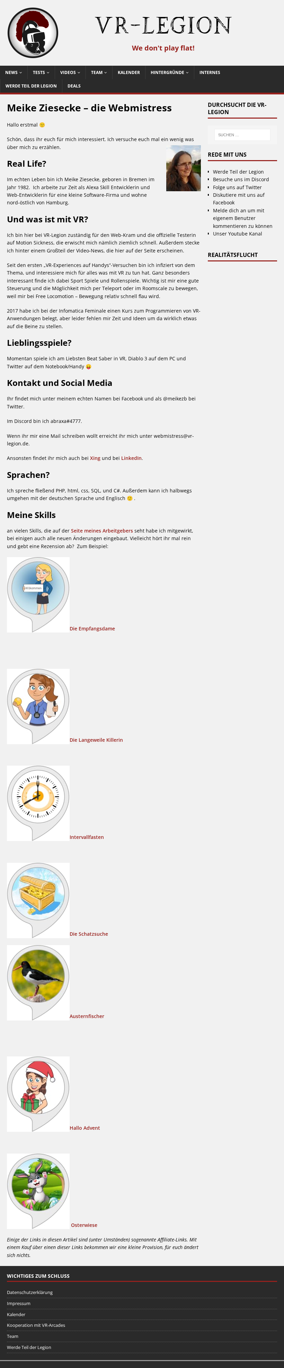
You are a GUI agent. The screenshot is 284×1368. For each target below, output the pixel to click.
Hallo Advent (85, 1128)
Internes (209, 72)
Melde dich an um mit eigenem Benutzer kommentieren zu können (243, 218)
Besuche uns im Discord (241, 179)
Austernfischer (87, 1016)
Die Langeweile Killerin (96, 740)
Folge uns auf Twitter (237, 187)
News (11, 72)
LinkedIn (131, 458)
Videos (68, 72)
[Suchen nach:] (242, 135)
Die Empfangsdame (92, 628)
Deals (74, 86)
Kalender (129, 72)
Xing (95, 458)
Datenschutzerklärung (30, 1292)
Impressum (18, 1303)
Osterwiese (84, 1224)
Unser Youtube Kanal (237, 233)
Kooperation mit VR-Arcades (36, 1325)
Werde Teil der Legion (31, 86)
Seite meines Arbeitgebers (102, 530)
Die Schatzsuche (89, 934)
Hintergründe (167, 72)
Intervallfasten (87, 837)
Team (97, 72)
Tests (39, 72)
